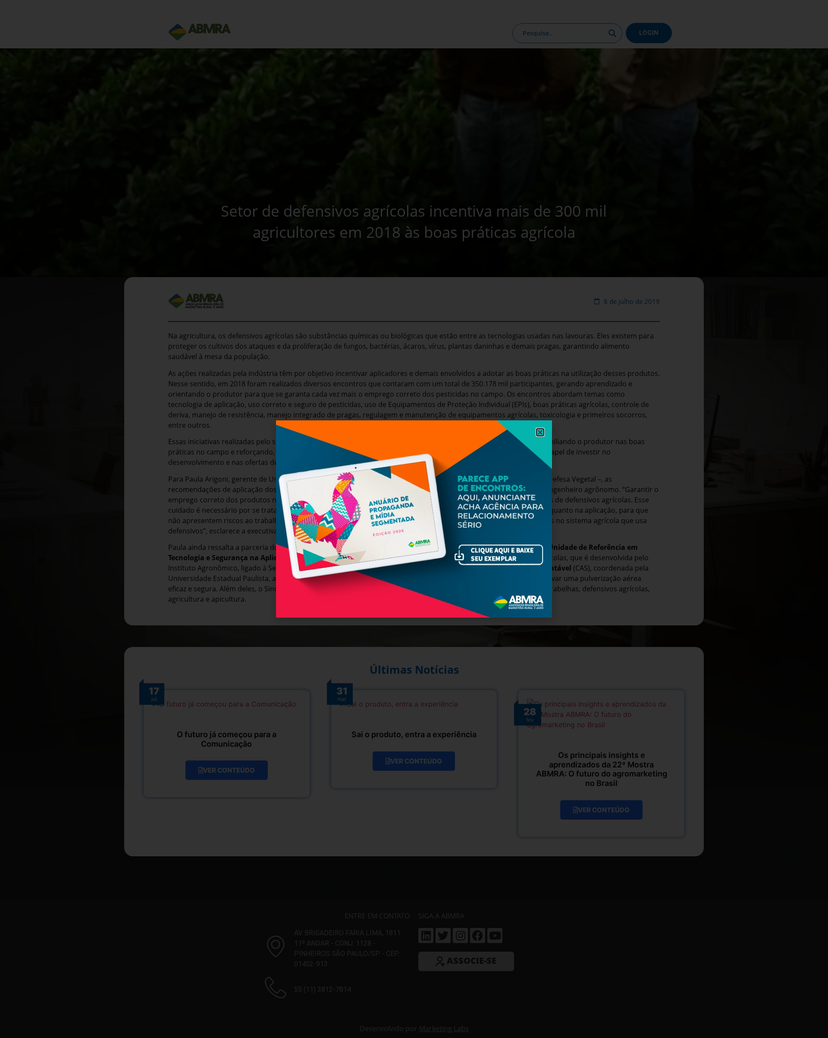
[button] (540, 432)
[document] (414, 519)
